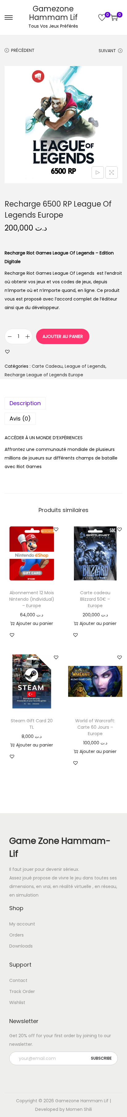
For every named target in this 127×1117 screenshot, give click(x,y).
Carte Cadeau (47, 366)
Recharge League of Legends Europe (44, 375)
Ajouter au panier (63, 336)
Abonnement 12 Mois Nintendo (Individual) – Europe (31, 599)
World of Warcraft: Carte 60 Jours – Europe (95, 727)
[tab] (63, 403)
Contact (18, 980)
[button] (7, 351)
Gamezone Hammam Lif (53, 13)
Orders (16, 935)
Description (25, 403)
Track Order (22, 991)
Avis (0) (20, 418)
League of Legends (85, 366)
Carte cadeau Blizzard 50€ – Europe (95, 599)
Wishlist (17, 1002)
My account (22, 924)
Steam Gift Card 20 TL (32, 724)
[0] (102, 17)
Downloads (21, 946)
